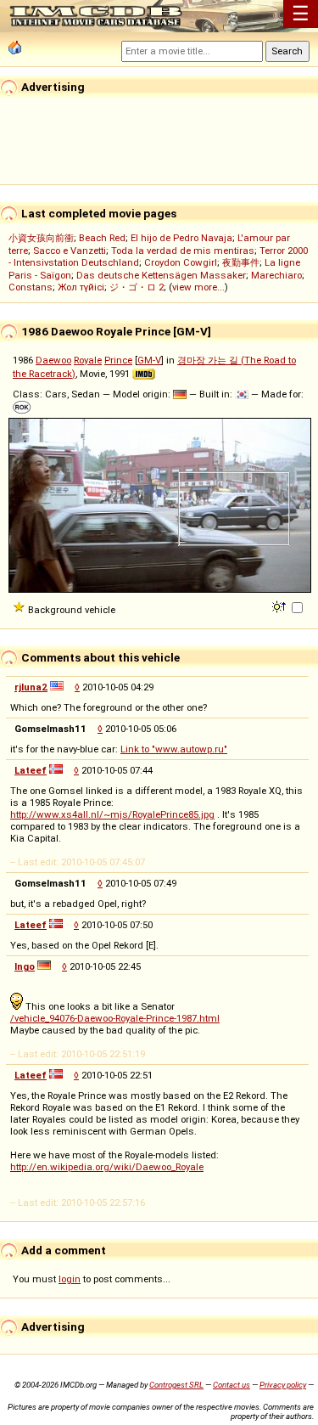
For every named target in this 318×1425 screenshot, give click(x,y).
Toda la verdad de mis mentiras (182, 250)
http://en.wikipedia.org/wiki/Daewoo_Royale (107, 1167)
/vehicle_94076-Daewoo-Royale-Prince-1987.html (115, 1018)
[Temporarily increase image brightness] (280, 605)
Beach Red (102, 238)
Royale (88, 360)
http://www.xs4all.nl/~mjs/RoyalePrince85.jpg (112, 814)
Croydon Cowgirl (180, 262)
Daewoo (53, 360)
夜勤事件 (240, 262)
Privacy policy (282, 1384)
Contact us (231, 1384)
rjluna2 (30, 687)
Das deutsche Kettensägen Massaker (161, 275)
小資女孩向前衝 (41, 238)
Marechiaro (276, 275)
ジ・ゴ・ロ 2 (136, 287)
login (70, 1279)
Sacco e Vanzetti (69, 250)
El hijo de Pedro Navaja (181, 238)
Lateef (30, 770)
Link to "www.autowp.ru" (173, 749)
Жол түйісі (81, 287)
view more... (198, 287)
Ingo (24, 966)
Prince (118, 360)
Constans (30, 287)
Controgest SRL (176, 1384)
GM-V (149, 360)
